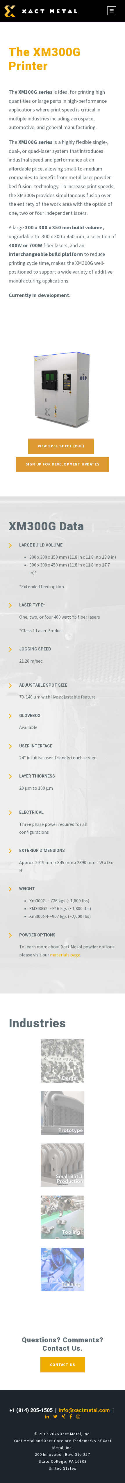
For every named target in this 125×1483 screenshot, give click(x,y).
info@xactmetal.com (84, 1410)
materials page (65, 955)
